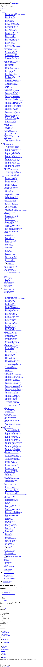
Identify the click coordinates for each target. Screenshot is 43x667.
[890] (8, 144)
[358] (11, 334)
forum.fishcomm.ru (4, 657)
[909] (10, 43)
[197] (11, 63)
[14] (8, 242)
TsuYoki (5, 608)
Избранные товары (4, 648)
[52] (8, 277)
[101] (12, 81)
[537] (10, 177)
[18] (9, 291)
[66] (10, 312)
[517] (13, 106)
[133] (12, 58)
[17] (10, 45)
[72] (10, 270)
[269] (10, 501)
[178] (10, 27)
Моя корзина (2, 8)
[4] (11, 121)
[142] (10, 60)
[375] (11, 181)
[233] (9, 189)
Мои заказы (3, 647)
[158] (9, 268)
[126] (9, 245)
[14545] (10, 296)
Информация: (2, 629)
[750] (10, 200)
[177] (12, 152)
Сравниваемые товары (5, 649)
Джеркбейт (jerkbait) (6, 613)
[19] (9, 87)
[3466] (10, 48)
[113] (8, 218)
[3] (11, 107)
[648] (10, 15)
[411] (9, 188)
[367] (12, 68)
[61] (8, 278)
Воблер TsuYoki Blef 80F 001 (8, 594)
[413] (11, 74)
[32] (11, 79)
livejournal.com (4, 652)
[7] (12, 113)
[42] (7, 290)
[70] (10, 21)
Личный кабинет (4, 646)
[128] (10, 38)
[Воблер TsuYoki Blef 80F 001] (6, 592)
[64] (10, 257)
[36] (10, 201)
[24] (7, 286)
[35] (12, 148)
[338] (11, 53)
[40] (11, 104)
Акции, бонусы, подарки (5, 639)
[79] (7, 124)
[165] (11, 49)
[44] (12, 92)
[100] (8, 520)
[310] (12, 76)
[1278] (8, 460)
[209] (9, 19)
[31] (12, 153)
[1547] (13, 46)
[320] (11, 26)
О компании (4, 631)
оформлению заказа (6, 666)
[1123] (12, 337)
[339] (10, 240)
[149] (7, 244)
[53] (5, 273)
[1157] (9, 25)
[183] (12, 39)
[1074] (10, 42)
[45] (11, 179)
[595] (9, 65)
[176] (10, 55)
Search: (1, 6)
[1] (8, 67)
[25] (10, 243)
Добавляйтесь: (2, 651)
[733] (10, 17)
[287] (11, 208)
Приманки (4, 580)
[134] (13, 228)
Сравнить (5, 600)
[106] (13, 149)
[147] (12, 24)
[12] (9, 16)
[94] (11, 185)
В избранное (5, 599)
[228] (8, 138)
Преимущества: (2, 637)
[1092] (10, 70)
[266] (12, 97)
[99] (10, 220)
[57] (11, 258)
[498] (12, 101)
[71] (8, 236)
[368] (9, 33)
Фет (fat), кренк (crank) (6, 617)
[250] (9, 267)
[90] (10, 62)
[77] (9, 263)
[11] (10, 77)
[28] (11, 13)
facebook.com (4, 656)
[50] (10, 83)
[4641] (12, 61)
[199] (12, 115)
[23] (10, 31)
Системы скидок (4, 640)
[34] (7, 130)
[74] (9, 476)
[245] (9, 20)
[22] (11, 178)
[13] (13, 225)
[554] (10, 266)
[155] (9, 36)
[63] (7, 271)
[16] (9, 18)
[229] (9, 356)
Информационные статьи (5, 642)
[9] (10, 123)
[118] (11, 241)
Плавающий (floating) (6, 620)
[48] (9, 190)
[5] (15, 14)
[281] (11, 54)
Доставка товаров (4, 633)
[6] (10, 37)
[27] (12, 108)
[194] (13, 80)
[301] (12, 207)
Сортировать (2, 590)
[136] (12, 155)
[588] (13, 102)
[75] (8, 193)
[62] (6, 85)
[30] (12, 32)
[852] (11, 30)
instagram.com (4, 654)
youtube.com (3, 653)
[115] (11, 57)
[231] (8, 234)
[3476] (8, 89)
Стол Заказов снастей (5, 641)
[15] (9, 72)
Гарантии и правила (5, 634)
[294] (9, 239)
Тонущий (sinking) (5, 622)
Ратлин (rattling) (5, 612)
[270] (11, 84)
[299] (9, 47)
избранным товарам (6, 664)
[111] (11, 59)
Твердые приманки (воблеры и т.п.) (8, 581)
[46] (9, 22)
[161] (12, 154)
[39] (9, 191)
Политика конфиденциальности (6, 635)
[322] (11, 51)
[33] (13, 167)
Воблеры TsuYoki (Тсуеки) (6, 582)
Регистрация (4, 645)
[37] (7, 86)
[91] (11, 318)
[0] (10, 29)
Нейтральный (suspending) (7, 621)
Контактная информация (5, 632)
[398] (6, 255)
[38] (10, 116)
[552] (12, 103)
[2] (12, 163)
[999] (11, 23)
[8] (11, 94)
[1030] (7, 238)
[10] (12, 56)
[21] (10, 34)
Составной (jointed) (6, 618)
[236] (14, 100)
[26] (12, 150)
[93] (13, 375)
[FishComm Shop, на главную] (15, 3)
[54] (12, 140)
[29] (13, 162)
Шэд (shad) (4, 616)
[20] (14, 105)
